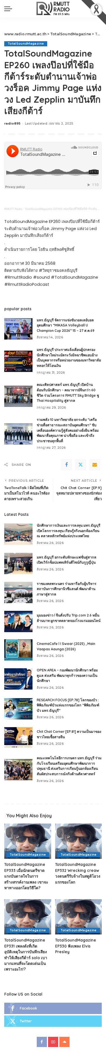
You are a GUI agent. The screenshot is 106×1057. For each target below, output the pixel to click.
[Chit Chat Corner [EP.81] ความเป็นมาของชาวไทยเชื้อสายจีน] (18, 737)
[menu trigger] (9, 8)
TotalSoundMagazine (26, 43)
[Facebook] (66, 464)
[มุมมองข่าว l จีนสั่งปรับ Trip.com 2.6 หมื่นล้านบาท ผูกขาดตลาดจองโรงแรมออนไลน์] (18, 621)
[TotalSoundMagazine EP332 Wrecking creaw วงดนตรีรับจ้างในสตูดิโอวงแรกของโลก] (78, 841)
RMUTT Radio (13, 208)
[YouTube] (53, 1042)
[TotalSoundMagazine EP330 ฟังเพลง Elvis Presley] (78, 916)
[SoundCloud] (64, 1042)
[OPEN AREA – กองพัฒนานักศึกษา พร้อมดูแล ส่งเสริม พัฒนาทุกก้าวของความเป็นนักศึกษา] (18, 679)
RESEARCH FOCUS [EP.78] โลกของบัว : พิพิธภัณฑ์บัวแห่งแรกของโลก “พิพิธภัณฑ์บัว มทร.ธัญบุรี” (68, 705)
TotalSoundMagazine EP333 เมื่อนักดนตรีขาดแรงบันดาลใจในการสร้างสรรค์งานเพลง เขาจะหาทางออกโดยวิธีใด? (26, 876)
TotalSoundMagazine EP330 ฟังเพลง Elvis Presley (75, 946)
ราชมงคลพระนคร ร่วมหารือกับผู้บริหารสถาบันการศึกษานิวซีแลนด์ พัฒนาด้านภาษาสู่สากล (66, 589)
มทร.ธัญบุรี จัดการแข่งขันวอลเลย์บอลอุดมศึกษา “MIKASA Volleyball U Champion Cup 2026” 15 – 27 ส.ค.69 (65, 325)
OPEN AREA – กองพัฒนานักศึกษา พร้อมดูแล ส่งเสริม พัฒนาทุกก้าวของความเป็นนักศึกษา (67, 675)
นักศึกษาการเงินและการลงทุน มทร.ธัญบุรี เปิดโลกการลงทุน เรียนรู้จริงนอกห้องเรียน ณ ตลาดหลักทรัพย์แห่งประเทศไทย (68, 530)
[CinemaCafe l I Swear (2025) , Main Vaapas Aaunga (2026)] (18, 650)
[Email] (94, 464)
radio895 (12, 123)
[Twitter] (80, 464)
